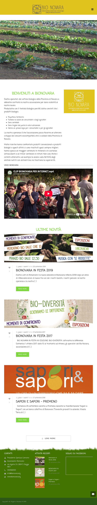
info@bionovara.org (13, 474)
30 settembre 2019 (39, 267)
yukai (20, 267)
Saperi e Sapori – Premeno (36, 401)
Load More (50, 438)
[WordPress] (48, 9)
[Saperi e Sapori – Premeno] (48, 379)
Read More (22, 289)
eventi (26, 267)
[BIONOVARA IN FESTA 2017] (48, 314)
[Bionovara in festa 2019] (48, 248)
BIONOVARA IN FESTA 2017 (34, 336)
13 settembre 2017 (39, 332)
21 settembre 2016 (39, 398)
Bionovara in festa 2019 (34, 270)
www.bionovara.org (14, 477)
